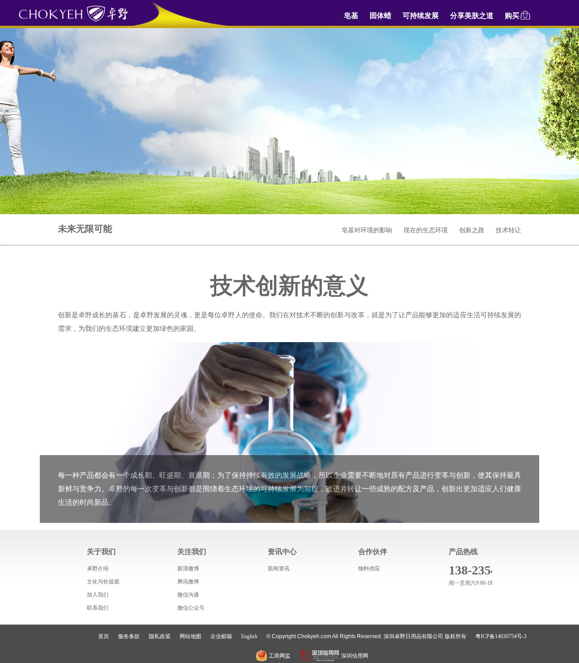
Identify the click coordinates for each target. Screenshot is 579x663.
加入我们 (98, 595)
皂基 (351, 15)
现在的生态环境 (425, 230)
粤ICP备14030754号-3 (501, 636)
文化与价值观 (103, 581)
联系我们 (98, 608)
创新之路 (471, 230)
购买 (512, 15)
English (249, 636)
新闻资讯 (279, 568)
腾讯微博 (188, 581)
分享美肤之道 (472, 15)
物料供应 (369, 568)
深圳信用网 (354, 656)
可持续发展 (421, 15)
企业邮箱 (221, 636)
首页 (103, 636)
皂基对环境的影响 (367, 230)
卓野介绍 (98, 568)
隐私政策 (160, 636)
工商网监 (279, 656)
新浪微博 (188, 568)
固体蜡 (380, 15)
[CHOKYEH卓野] (73, 20)
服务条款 (129, 636)
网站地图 (190, 636)
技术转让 (508, 230)
